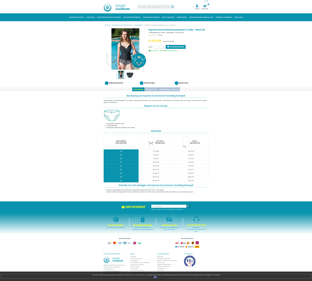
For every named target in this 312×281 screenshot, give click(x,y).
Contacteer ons (162, 268)
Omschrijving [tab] (138, 89)
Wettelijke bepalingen (163, 258)
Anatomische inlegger (137, 264)
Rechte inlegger (135, 266)
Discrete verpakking (163, 266)
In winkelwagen (175, 47)
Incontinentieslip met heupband (140, 262)
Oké (155, 277)
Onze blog (160, 270)
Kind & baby (134, 268)
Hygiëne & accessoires (137, 270)
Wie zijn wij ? (161, 262)
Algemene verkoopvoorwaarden (167, 260)
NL (207, 1)
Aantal (150, 47)
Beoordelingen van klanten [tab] (169, 89)
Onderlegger (134, 260)
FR (205, 1)
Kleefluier (133, 256)
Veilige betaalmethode (164, 264)
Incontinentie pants (136, 258)
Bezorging (160, 256)
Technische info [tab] (151, 89)
